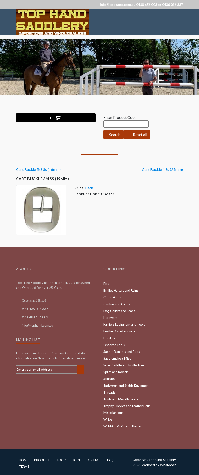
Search (114, 134)
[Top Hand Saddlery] (52, 21)
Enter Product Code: (120, 117)
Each (89, 187)
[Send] (80, 369)
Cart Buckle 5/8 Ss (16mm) (38, 169)
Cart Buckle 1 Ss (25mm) (162, 169)
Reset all (139, 134)
